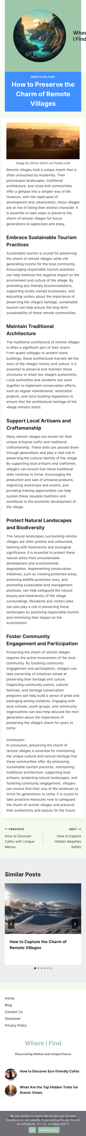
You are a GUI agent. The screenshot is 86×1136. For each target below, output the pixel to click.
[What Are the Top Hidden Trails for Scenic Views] (11, 1091)
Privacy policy (49, 1130)
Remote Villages (43, 76)
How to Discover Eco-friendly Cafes (49, 1071)
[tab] (35, 968)
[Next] (75, 924)
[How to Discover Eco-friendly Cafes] (11, 1075)
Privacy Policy (16, 1025)
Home (9, 998)
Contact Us (14, 1012)
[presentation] (43, 908)
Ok (32, 1130)
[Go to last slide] (11, 924)
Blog (8, 1005)
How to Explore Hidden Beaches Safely (68, 838)
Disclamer (13, 1019)
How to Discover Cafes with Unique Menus (19, 838)
